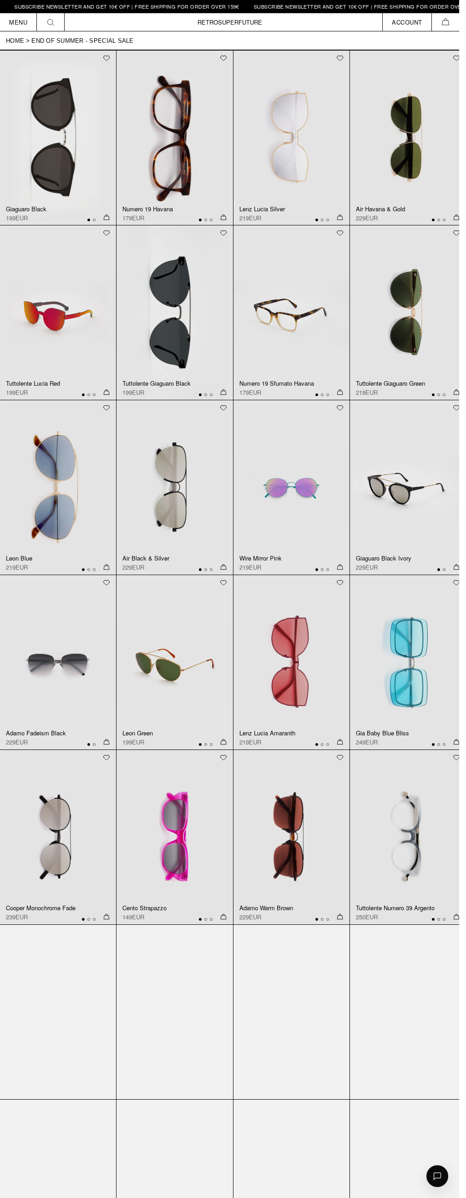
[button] (445, 22)
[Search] (51, 22)
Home (15, 40)
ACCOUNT (407, 22)
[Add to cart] (106, 217)
